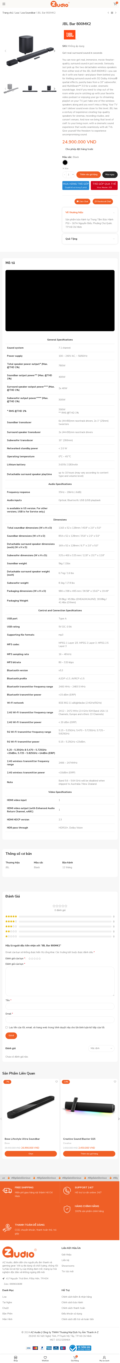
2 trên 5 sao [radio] (32, 958)
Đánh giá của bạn (15, 958)
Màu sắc (66, 157)
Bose (7, 1143)
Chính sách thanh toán (73, 1308)
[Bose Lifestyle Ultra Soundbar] (30, 1107)
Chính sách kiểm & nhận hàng (77, 1296)
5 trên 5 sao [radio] (39, 958)
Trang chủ (7, 12)
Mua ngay (109, 174)
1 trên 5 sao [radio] (29, 958)
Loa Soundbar (28, 12)
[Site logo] (60, 3)
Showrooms (68, 1265)
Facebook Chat (104, 201)
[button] (5, 51)
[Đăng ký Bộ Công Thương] (80, 1347)
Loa (17, 12)
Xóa (66, 168)
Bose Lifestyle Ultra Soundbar (22, 1139)
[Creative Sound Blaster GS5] (89, 1107)
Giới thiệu (66, 1254)
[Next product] (116, 13)
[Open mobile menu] (4, 4)
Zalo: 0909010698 (13, 1284)
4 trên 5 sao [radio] (37, 958)
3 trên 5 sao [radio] (34, 958)
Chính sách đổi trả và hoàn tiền (78, 1319)
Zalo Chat (83, 201)
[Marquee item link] (16, 1178)
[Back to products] (112, 13)
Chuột (5, 1308)
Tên (8, 1000)
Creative (67, 1143)
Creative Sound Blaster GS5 (79, 1139)
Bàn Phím (7, 1313)
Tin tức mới (67, 1271)
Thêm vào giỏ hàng (89, 174)
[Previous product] (108, 13)
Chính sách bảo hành (72, 1302)
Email (9, 1013)
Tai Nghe (7, 1302)
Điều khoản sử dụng (72, 1313)
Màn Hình (7, 1319)
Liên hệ (65, 1260)
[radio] (65, 162)
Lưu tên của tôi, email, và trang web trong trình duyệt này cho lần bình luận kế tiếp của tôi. (57, 1027)
